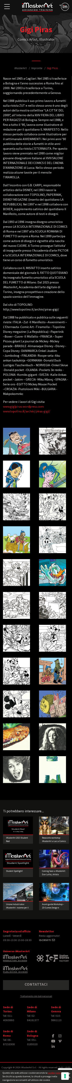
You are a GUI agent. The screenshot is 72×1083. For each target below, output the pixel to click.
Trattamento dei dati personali (36, 996)
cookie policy (55, 1072)
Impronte (36, 68)
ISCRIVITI (45, 940)
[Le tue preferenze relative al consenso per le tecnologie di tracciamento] (65, 1076)
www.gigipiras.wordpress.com (23, 406)
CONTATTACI (36, 984)
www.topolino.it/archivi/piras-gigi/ (26, 411)
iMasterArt (20, 68)
